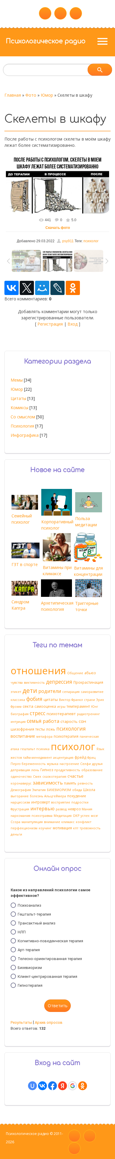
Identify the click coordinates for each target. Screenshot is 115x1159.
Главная (12, 95)
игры (61, 706)
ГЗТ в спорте (25, 564)
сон (82, 721)
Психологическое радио (46, 41)
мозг (94, 816)
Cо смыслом (23, 417)
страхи (89, 700)
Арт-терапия (29, 950)
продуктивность (67, 770)
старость (69, 721)
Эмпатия (39, 790)
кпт (75, 828)
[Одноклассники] (73, 288)
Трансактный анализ (36, 923)
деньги (16, 834)
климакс (68, 822)
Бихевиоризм (30, 967)
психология (71, 728)
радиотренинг (88, 714)
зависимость (48, 782)
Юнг (94, 706)
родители (49, 691)
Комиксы (19, 407)
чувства (17, 682)
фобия (34, 698)
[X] (27, 288)
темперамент (78, 706)
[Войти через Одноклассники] (82, 1085)
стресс (37, 713)
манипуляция (32, 822)
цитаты (51, 699)
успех (85, 816)
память (70, 783)
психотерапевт (61, 713)
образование (92, 770)
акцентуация (63, 757)
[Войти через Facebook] (52, 1085)
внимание (52, 822)
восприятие (60, 802)
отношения (38, 670)
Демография (21, 790)
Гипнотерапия (30, 985)
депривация (20, 770)
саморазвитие (92, 692)
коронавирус (21, 783)
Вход (73, 324)
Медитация (63, 816)
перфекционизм (24, 828)
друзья (97, 764)
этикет (16, 692)
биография (20, 714)
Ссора (15, 822)
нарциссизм (20, 802)
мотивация (62, 827)
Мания (87, 809)
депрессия (59, 681)
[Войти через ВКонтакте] (42, 1085)
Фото (30, 95)
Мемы (17, 380)
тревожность (90, 828)
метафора (44, 736)
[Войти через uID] (32, 1085)
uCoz (10, 1150)
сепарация (71, 692)
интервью (42, 808)
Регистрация (50, 324)
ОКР (76, 816)
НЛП (22, 932)
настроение (69, 764)
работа (51, 721)
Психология (22, 426)
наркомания (20, 816)
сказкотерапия (54, 776)
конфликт (83, 822)
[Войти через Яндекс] (62, 1085)
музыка (52, 764)
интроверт (40, 802)
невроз (74, 809)
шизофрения (22, 729)
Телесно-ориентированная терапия (50, 958)
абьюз (90, 672)
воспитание (23, 736)
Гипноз (46, 769)
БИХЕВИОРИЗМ (59, 790)
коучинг (45, 828)
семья (34, 720)
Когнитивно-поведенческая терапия (50, 941)
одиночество (21, 776)
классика (18, 700)
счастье (75, 776)
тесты (40, 729)
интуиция (18, 722)
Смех (37, 776)
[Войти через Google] (72, 1085)
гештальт (27, 749)
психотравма (42, 816)
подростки (79, 802)
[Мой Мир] (42, 288)
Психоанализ (29, 905)
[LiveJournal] (57, 288)
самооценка (45, 706)
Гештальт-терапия (34, 914)
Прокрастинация (88, 682)
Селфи (85, 764)
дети (29, 690)
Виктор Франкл (71, 700)
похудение (76, 795)
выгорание (20, 796)
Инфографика (25, 435)
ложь (50, 729)
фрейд (80, 757)
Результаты (21, 1022)
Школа (89, 789)
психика (43, 749)
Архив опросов (49, 1022)
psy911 (68, 241)
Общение (75, 673)
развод (61, 809)
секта (28, 706)
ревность (85, 783)
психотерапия (66, 736)
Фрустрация (20, 809)
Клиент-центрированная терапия (47, 976)
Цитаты (18, 398)
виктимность (34, 682)
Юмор (47, 95)
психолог (90, 241)
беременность (34, 764)
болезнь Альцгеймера (48, 796)
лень (35, 770)
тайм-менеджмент (37, 757)
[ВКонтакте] (11, 288)
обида (77, 790)
